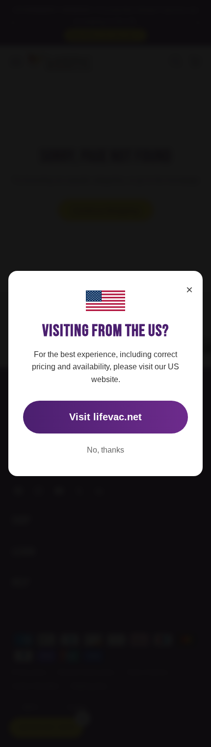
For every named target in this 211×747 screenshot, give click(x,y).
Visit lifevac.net (105, 416)
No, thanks (105, 450)
